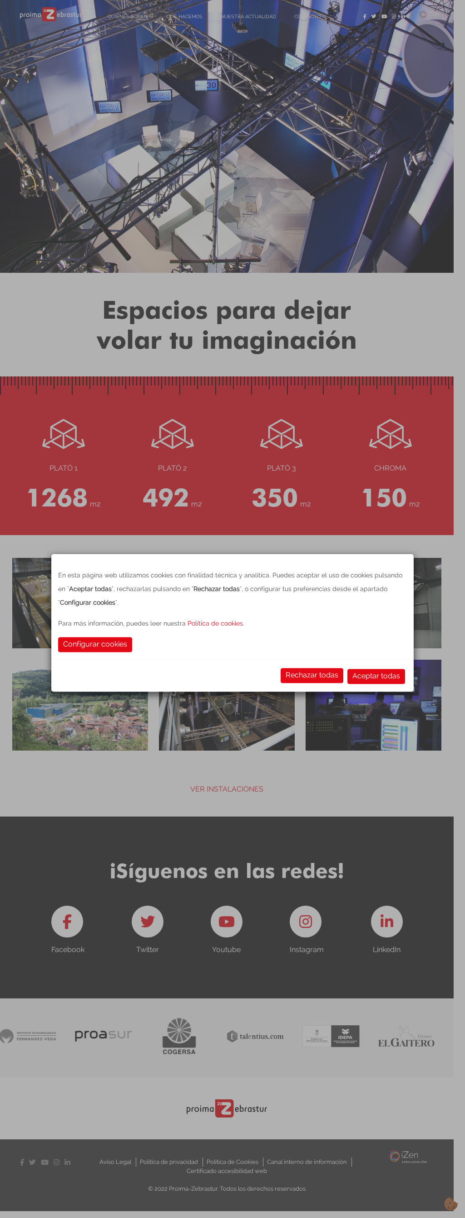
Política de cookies (215, 623)
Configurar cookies (95, 643)
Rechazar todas (312, 674)
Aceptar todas (376, 675)
